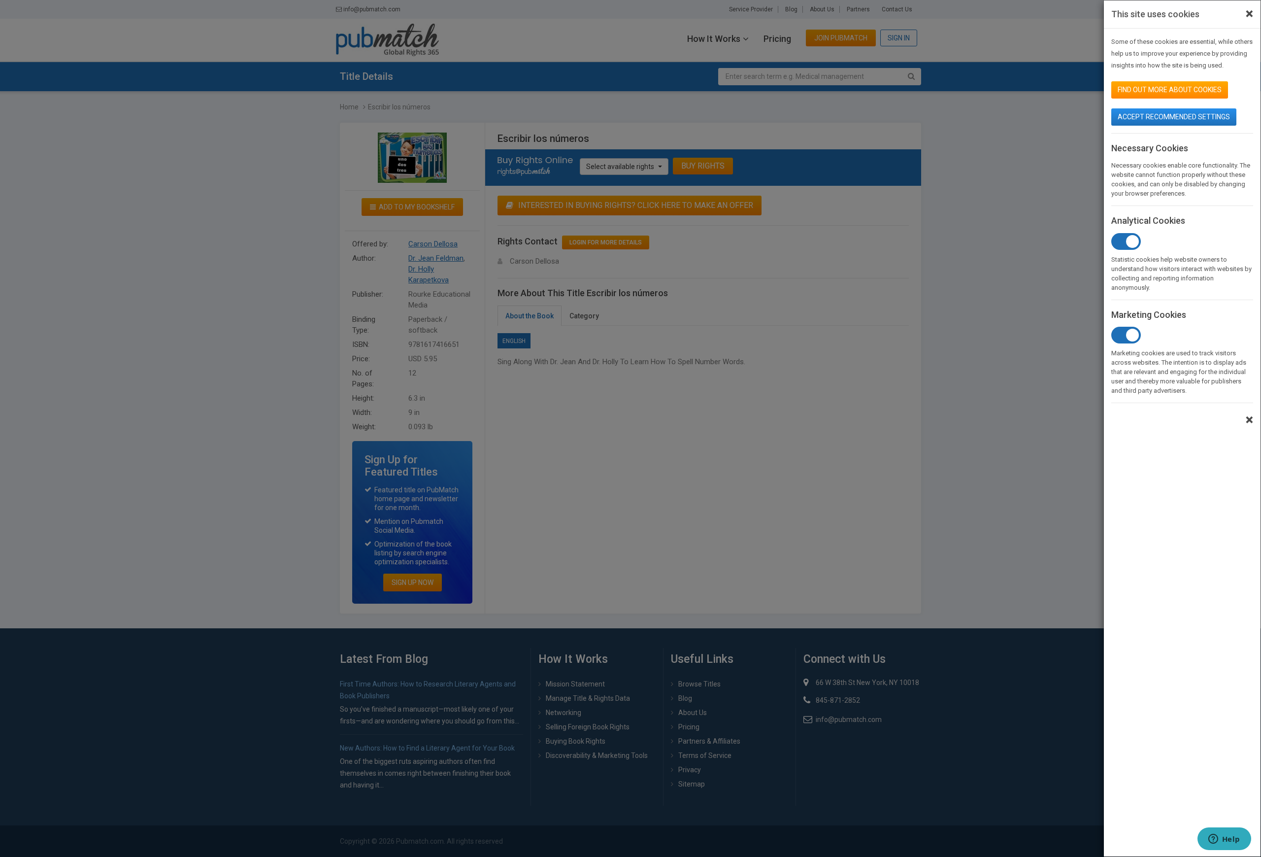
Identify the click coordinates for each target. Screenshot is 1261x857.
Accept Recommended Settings (1174, 117)
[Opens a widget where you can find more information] (1224, 839)
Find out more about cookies (1170, 90)
